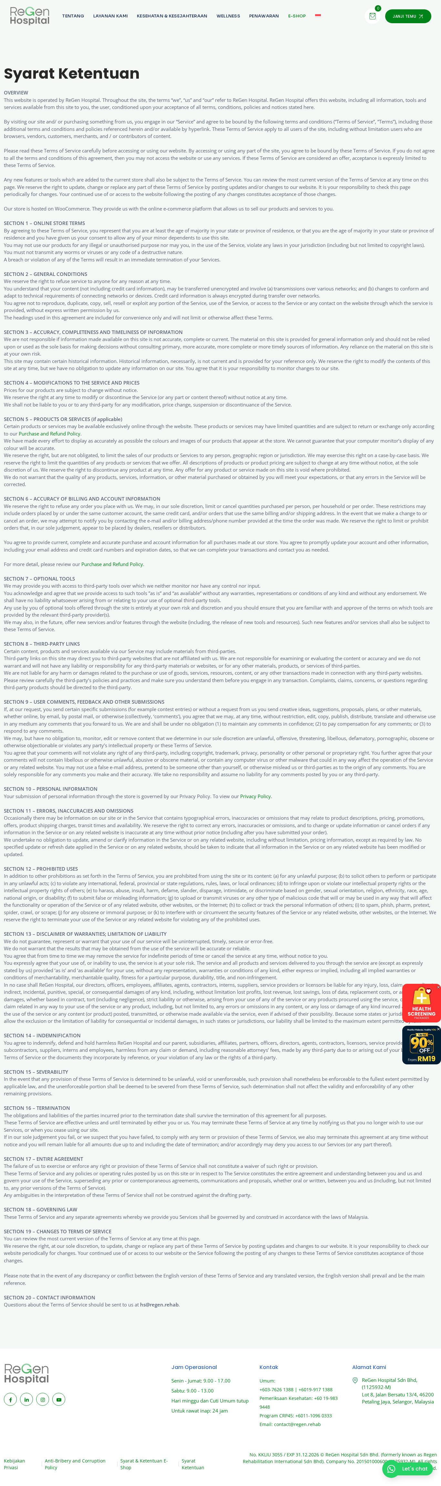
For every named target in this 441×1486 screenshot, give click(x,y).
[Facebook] (10, 1399)
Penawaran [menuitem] (264, 16)
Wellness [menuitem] (228, 16)
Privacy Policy (255, 796)
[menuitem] (297, 16)
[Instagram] (42, 1399)
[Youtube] (58, 1399)
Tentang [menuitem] (73, 16)
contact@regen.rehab (297, 1424)
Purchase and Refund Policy (49, 433)
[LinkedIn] (26, 1399)
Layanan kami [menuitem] (110, 16)
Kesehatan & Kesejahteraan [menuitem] (172, 16)
